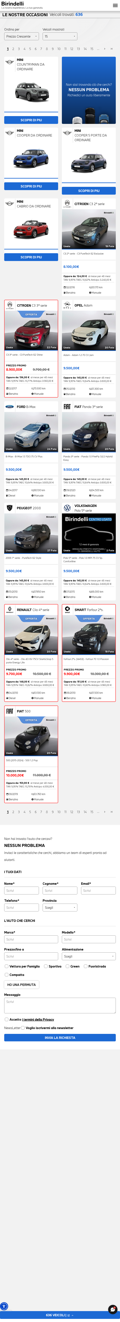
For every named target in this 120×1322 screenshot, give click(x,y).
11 (65, 49)
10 (59, 49)
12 (71, 49)
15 (91, 49)
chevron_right (104, 48)
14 (85, 49)
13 (78, 49)
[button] (4, 1306)
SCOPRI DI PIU (31, 120)
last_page (111, 48)
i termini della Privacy (38, 1019)
